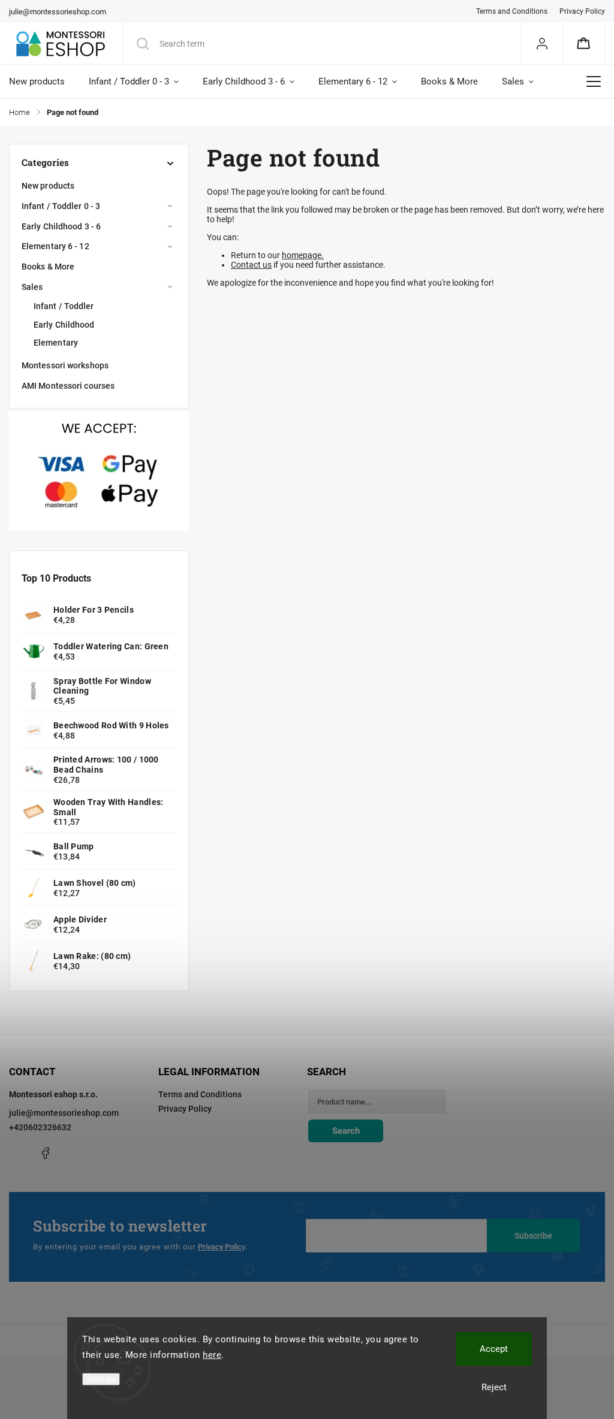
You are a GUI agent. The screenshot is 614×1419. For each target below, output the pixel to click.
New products (48, 185)
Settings (101, 1379)
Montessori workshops (65, 365)
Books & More (48, 266)
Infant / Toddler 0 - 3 (61, 206)
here (212, 1355)
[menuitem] (43, 81)
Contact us (251, 265)
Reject (494, 1387)
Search (346, 1130)
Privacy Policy (582, 11)
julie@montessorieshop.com (64, 1113)
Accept (494, 1349)
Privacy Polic (220, 1246)
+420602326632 (40, 1127)
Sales (32, 287)
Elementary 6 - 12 (55, 246)
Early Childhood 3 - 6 (61, 226)
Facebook (45, 1153)
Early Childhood (64, 324)
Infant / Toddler (64, 306)
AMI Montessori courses (68, 386)
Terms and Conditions (511, 11)
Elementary (56, 342)
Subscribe (533, 1236)
